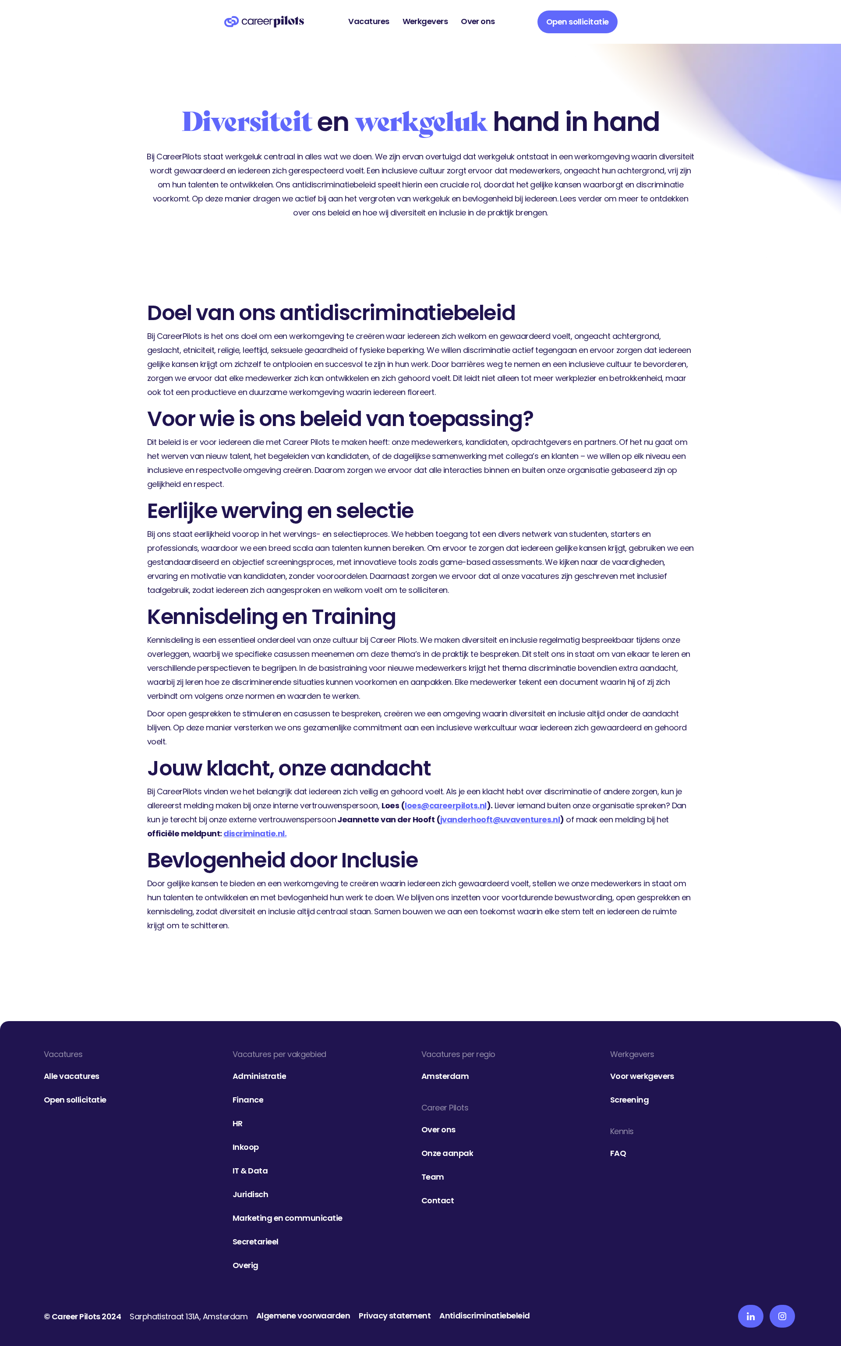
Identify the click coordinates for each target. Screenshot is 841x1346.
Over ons (478, 21)
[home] (264, 22)
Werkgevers (425, 21)
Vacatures (368, 21)
